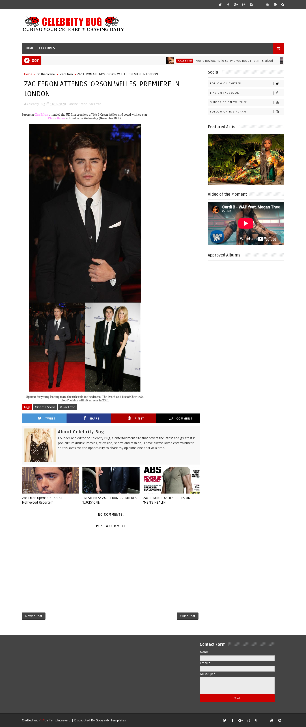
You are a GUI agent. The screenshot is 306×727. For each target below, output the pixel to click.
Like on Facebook (224, 92)
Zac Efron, (95, 104)
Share (94, 418)
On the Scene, (78, 104)
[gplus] (236, 4)
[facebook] (228, 4)
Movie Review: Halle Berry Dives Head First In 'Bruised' (220, 61)
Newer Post (33, 616)
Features (47, 48)
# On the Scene (45, 407)
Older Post (187, 616)
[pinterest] (275, 4)
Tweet (50, 418)
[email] (259, 4)
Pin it (139, 418)
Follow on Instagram (228, 111)
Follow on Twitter (225, 83)
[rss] (251, 4)
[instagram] (243, 4)
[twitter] (220, 4)
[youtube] (267, 4)
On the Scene (46, 74)
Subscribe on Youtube (228, 102)
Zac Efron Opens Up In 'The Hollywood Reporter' (42, 500)
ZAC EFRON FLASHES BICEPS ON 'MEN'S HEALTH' (166, 500)
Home (29, 48)
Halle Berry (170, 60)
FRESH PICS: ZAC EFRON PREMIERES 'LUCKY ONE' (109, 500)
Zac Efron (66, 74)
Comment (184, 418)
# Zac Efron (67, 407)
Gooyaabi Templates (111, 720)
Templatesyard (60, 720)
